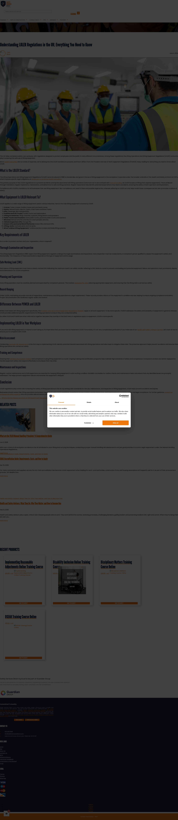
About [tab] (117, 402)
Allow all (115, 423)
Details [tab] (89, 402)
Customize (87, 423)
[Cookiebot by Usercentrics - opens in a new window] (120, 396)
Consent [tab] (61, 402)
